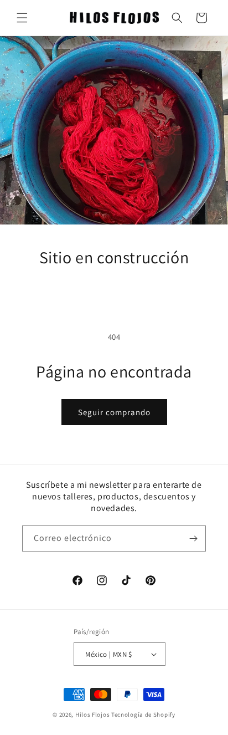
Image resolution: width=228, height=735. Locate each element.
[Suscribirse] (193, 538)
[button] (22, 18)
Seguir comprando (114, 412)
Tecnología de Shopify (143, 714)
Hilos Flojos (92, 714)
